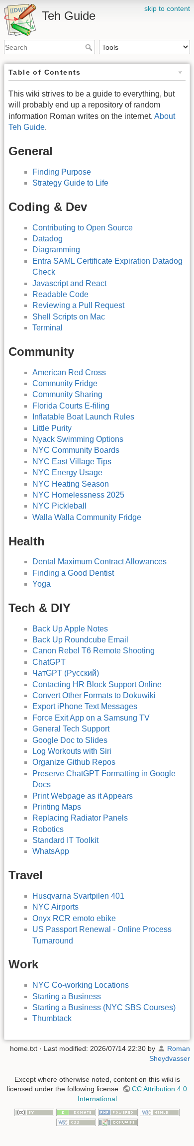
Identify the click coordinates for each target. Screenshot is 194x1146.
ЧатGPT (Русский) (65, 673)
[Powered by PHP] (118, 1112)
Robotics (48, 829)
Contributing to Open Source (82, 227)
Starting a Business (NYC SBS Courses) (104, 1007)
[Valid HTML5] (160, 1112)
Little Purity (52, 428)
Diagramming (56, 249)
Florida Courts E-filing (70, 406)
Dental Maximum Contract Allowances (99, 561)
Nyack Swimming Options (77, 439)
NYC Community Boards (75, 450)
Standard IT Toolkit (65, 840)
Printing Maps (56, 807)
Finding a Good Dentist (73, 573)
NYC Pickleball (59, 506)
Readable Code (60, 294)
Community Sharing (67, 394)
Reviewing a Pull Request (78, 305)
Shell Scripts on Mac (68, 317)
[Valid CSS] (76, 1122)
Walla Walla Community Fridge (86, 517)
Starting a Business (66, 996)
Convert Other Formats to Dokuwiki (94, 695)
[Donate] (76, 1112)
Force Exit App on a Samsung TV (91, 718)
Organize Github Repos (73, 762)
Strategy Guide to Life (70, 183)
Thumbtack (52, 1018)
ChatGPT (49, 662)
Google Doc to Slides (69, 740)
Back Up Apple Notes (70, 629)
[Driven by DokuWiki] (118, 1122)
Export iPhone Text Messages (84, 706)
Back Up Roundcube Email (80, 639)
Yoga (41, 584)
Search (90, 47)
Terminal (47, 327)
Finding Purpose (61, 172)
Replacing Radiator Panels (80, 818)
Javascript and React (69, 283)
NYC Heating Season (70, 484)
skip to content (167, 8)
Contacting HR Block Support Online (97, 684)
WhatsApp (50, 851)
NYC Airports (55, 907)
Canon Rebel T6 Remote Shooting (93, 650)
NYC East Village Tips (71, 461)
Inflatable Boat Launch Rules (83, 417)
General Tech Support (70, 729)
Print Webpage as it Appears (82, 796)
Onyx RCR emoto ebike (74, 918)
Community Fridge (64, 383)
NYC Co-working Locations (80, 985)
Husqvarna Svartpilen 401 (78, 896)
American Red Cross (69, 372)
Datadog (47, 238)
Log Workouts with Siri (71, 751)
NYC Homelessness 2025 (78, 495)
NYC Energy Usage (67, 472)
